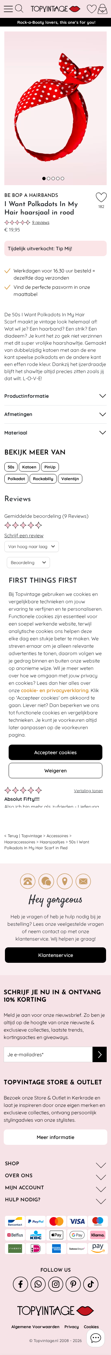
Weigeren (55, 770)
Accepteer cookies (55, 752)
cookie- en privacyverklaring (54, 690)
